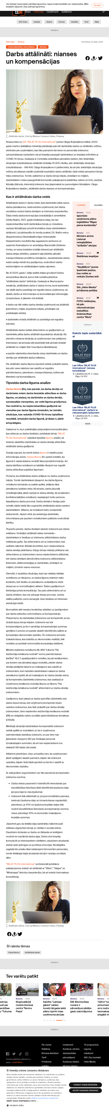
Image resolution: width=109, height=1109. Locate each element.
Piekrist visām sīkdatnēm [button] (85, 1085)
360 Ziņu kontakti (92, 1057)
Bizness (21, 42)
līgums (43, 452)
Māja (97, 22)
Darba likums (13, 952)
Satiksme (67, 11)
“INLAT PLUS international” (20, 864)
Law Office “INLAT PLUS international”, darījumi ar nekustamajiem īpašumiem (85, 410)
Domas (61, 22)
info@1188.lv (17, 1062)
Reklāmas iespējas (87, 256)
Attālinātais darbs (32, 952)
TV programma (91, 1044)
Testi (86, 22)
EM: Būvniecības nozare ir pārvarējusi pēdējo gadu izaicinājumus (81, 1006)
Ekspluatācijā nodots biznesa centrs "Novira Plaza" (24, 1006)
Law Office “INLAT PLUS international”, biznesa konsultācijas (84, 368)
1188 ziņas (10, 42)
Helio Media (90, 1061)
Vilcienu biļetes (70, 1066)
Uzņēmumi (52, 11)
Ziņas (28, 11)
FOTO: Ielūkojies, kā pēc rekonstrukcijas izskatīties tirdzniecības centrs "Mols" (86, 309)
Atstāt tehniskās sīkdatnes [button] (85, 1090)
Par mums (46, 1044)
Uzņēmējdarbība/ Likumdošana (21, 47)
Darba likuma (34, 457)
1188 (11, 1045)
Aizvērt (97, 5)
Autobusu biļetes (71, 1061)
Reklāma (46, 1049)
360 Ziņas (23, 22)
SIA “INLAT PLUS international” (39, 142)
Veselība (74, 22)
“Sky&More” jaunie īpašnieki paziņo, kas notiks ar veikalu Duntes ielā (88, 271)
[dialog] (54, 1087)
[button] (44, 1020)
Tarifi (44, 1057)
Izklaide (37, 22)
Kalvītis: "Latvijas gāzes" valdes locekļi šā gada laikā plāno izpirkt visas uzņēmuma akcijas (54, 1008)
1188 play (38, 11)
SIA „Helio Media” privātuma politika (87, 289)
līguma (49, 437)
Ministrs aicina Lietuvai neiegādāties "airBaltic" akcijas (87, 240)
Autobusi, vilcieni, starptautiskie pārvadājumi (71, 1053)
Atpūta (49, 22)
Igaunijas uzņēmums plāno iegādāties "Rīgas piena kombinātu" (87, 220)
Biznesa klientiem (50, 1053)
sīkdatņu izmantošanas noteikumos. (45, 1098)
